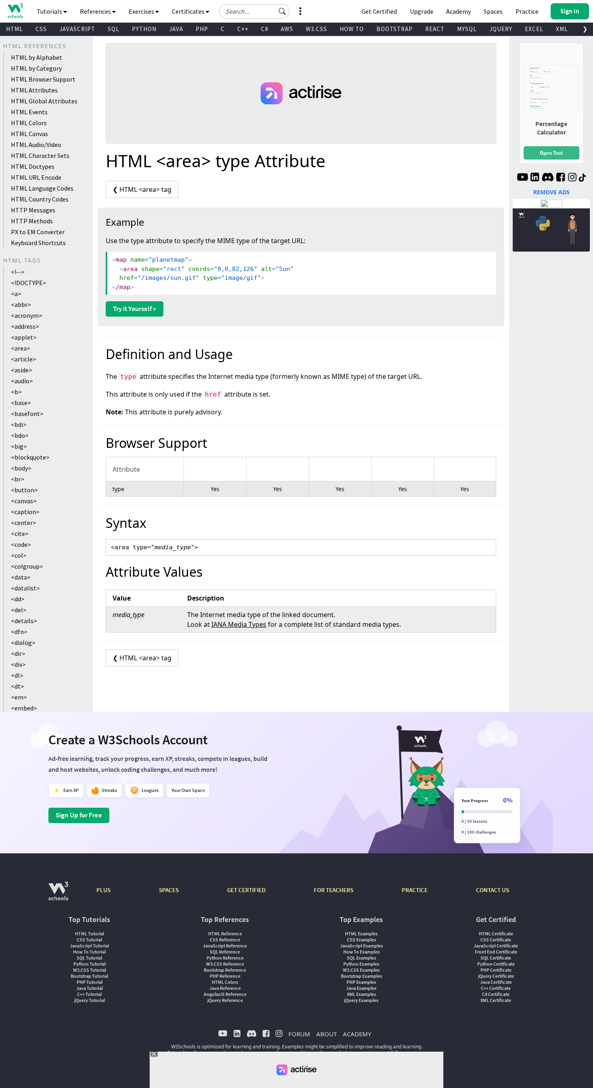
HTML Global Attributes (44, 101)
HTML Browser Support (43, 79)
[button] (282, 11)
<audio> (22, 381)
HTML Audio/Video (36, 145)
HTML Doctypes (32, 166)
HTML (14, 29)
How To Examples (361, 952)
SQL (113, 29)
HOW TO (352, 29)
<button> (24, 490)
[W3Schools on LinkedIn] (535, 178)
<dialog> (23, 643)
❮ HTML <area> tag (142, 189)
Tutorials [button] (50, 11)
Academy (458, 11)
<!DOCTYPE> (28, 283)
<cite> (20, 533)
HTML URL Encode (36, 177)
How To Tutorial (89, 952)
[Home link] (15, 10)
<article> (23, 359)
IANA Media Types (238, 624)
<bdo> (20, 435)
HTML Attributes (34, 90)
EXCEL (534, 29)
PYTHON (144, 29)
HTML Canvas (29, 134)
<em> (19, 697)
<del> (19, 610)
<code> (21, 544)
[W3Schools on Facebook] (560, 178)
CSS (41, 29)
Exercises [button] (142, 11)
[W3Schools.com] (58, 895)
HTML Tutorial (89, 933)
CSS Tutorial (89, 940)
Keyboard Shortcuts (38, 243)
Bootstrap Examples (361, 976)
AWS (287, 29)
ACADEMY (357, 1034)
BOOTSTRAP (394, 29)
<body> (21, 468)
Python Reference (225, 958)
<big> (19, 446)
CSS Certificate (495, 940)
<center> (23, 523)
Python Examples (361, 964)
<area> (20, 348)
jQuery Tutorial (89, 1000)
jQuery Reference (225, 1000)
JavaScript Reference (225, 946)
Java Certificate (496, 982)
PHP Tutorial (89, 982)
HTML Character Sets (40, 155)
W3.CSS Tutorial (89, 970)
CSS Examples (361, 940)
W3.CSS (316, 29)
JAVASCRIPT (77, 29)
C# (264, 29)
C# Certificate (495, 994)
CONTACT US (492, 890)
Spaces (493, 11)
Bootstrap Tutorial (89, 976)
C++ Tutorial (89, 994)
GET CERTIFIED (246, 890)
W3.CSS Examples (361, 970)
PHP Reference (225, 976)
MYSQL (467, 29)
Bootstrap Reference (225, 970)
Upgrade (421, 11)
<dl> (17, 675)
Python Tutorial (89, 964)
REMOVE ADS (551, 192)
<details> (24, 621)
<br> (17, 479)
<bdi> (19, 424)
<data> (21, 577)
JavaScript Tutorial (89, 946)
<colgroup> (27, 566)
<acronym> (26, 315)
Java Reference (225, 988)
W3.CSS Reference (225, 964)
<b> (16, 392)
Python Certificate (496, 964)
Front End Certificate (496, 952)
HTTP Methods (32, 221)
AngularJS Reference (225, 994)
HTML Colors (29, 123)
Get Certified (379, 11)
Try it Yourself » (134, 308)
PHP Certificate (496, 970)
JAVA (176, 29)
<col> (19, 555)
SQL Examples (361, 958)
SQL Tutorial (89, 958)
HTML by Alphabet (36, 57)
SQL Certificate (495, 958)
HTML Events (29, 112)
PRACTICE (415, 890)
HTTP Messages (33, 210)
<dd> (18, 599)
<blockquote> (30, 457)
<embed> (24, 708)
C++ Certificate (496, 988)
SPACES (169, 890)
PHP (202, 29)
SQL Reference (225, 952)
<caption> (25, 512)
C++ (242, 29)
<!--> (18, 272)
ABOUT (326, 1034)
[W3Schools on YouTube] (522, 178)
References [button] (96, 11)
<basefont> (27, 414)
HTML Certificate (496, 933)
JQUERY (500, 29)
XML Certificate (495, 1000)
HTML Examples (361, 933)
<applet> (24, 337)
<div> (18, 664)
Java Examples (361, 988)
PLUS (103, 890)
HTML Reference (225, 933)
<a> (16, 294)
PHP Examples (361, 982)
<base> (21, 403)
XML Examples (361, 994)
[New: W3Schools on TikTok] (582, 178)
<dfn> (19, 632)
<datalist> (25, 588)
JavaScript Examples (361, 946)
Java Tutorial (89, 988)
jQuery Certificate (496, 976)
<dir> (18, 653)
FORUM (299, 1034)
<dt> (17, 686)
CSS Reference (225, 940)
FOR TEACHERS (333, 890)
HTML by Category (36, 68)
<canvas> (24, 501)
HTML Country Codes (40, 199)
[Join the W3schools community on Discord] (547, 178)
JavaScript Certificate (496, 946)
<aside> (21, 370)
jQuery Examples (361, 1000)
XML (562, 29)
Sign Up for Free (79, 815)
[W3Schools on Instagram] (572, 178)
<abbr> (21, 304)
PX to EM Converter (38, 232)
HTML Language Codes (42, 188)
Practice (527, 11)
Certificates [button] (189, 11)
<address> (25, 326)
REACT (435, 29)
